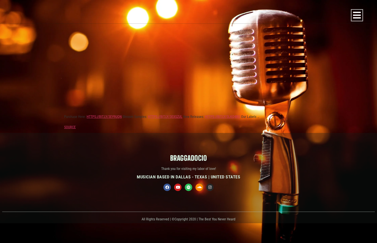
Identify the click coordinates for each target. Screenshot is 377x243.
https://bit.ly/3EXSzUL (165, 117)
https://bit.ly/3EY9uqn (104, 117)
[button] (357, 15)
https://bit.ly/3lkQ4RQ (222, 117)
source (70, 127)
